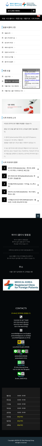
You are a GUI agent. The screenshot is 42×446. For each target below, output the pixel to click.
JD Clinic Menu (14, 11)
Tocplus (25, 70)
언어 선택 (38, 16)
